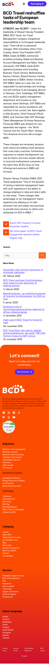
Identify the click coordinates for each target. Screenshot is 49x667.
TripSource (7, 496)
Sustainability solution (11, 460)
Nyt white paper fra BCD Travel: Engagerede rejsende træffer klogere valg (26, 234)
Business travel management (14, 449)
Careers (6, 532)
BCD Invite (7, 501)
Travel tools (7, 589)
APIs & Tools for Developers (13, 509)
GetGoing (6, 462)
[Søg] (42, 255)
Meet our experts (9, 550)
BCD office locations (11, 578)
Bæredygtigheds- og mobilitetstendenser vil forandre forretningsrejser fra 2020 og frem (24, 296)
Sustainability (8, 556)
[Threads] (9, 417)
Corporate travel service (12, 457)
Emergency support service (13, 576)
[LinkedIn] (14, 412)
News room (7, 545)
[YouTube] (14, 417)
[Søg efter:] (21, 255)
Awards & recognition (11, 548)
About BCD (7, 535)
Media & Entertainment (12, 486)
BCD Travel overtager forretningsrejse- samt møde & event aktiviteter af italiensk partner (23, 283)
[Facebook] (4, 412)
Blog (4, 542)
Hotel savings (8, 465)
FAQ (4, 581)
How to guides (8, 586)
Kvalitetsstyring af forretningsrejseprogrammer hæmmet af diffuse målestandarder (23, 309)
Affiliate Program (9, 594)
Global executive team (12, 537)
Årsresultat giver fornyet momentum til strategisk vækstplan (23, 271)
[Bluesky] (4, 417)
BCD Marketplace (10, 507)
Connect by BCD (9, 512)
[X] (19, 412)
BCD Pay (6, 504)
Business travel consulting (13, 454)
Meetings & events (10, 452)
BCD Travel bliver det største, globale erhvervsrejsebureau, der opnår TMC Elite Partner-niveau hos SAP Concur (24, 333)
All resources (8, 597)
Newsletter (7, 583)
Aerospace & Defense (11, 478)
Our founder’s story (10, 540)
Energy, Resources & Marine (14, 481)
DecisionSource (9, 499)
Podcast (6, 553)
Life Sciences (8, 483)
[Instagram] (9, 412)
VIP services (7, 468)
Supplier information (10, 591)
